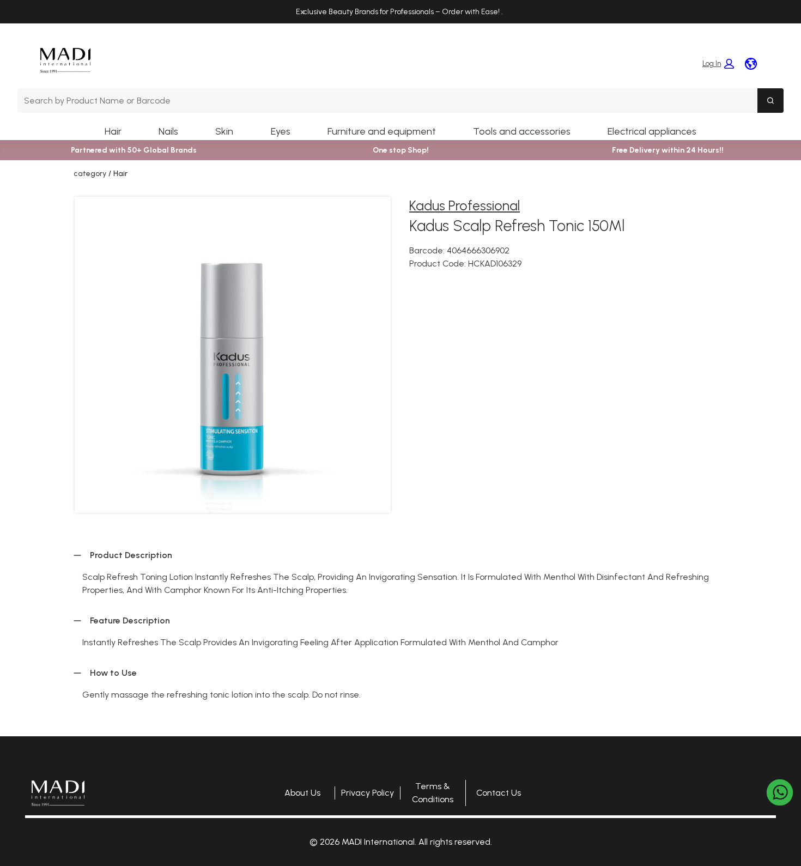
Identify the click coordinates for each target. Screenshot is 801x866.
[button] (718, 64)
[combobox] (387, 100)
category (90, 173)
